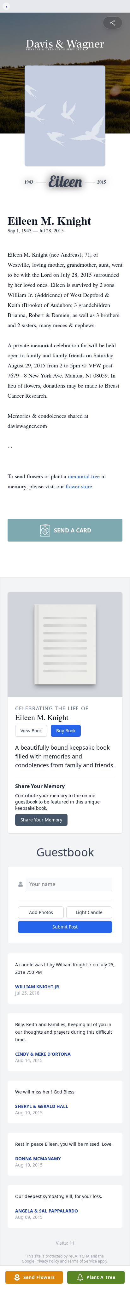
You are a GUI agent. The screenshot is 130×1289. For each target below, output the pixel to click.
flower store (79, 486)
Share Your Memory (41, 820)
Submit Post (65, 927)
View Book (31, 731)
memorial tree (84, 476)
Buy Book (65, 731)
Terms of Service (82, 1261)
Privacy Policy (47, 1261)
